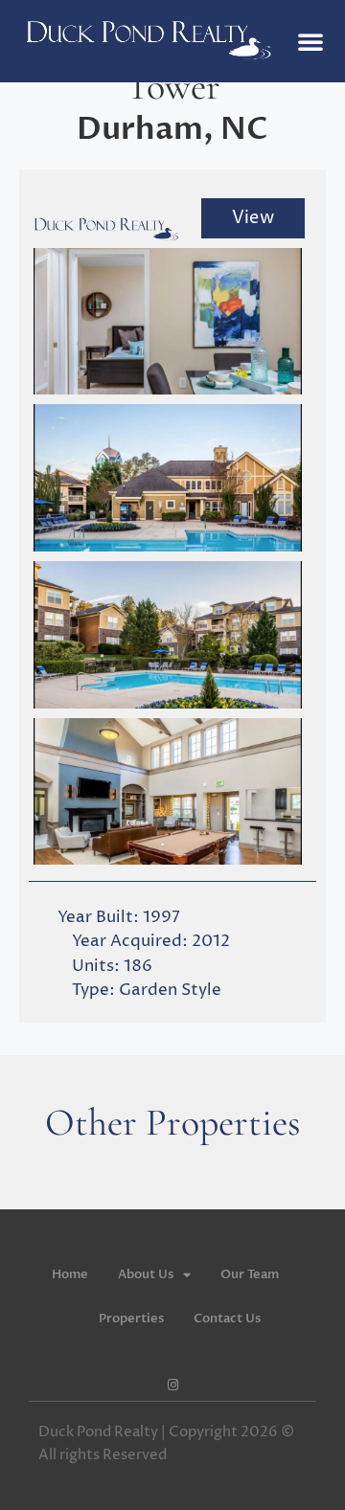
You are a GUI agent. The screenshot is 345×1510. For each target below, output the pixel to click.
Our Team (249, 1274)
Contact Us (227, 1318)
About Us (145, 1274)
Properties (131, 1318)
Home (70, 1274)
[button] (310, 41)
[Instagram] (173, 1385)
